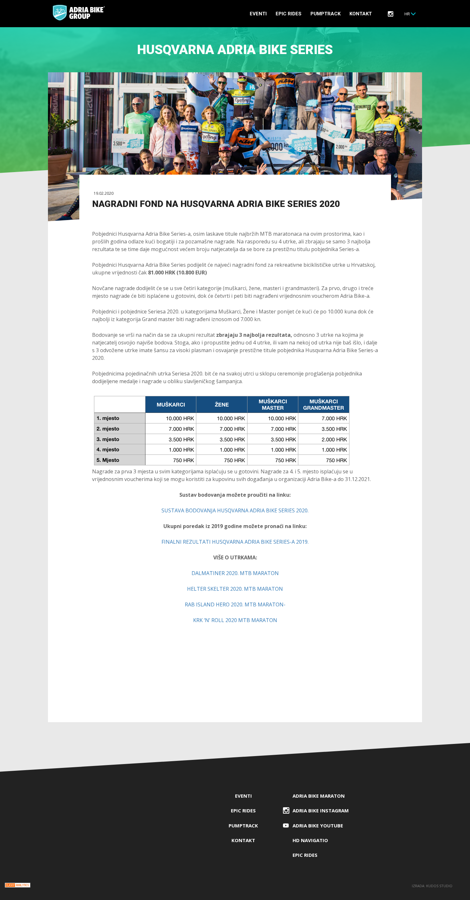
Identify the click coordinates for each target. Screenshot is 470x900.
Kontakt (360, 14)
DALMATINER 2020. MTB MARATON (235, 573)
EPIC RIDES (289, 14)
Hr (407, 14)
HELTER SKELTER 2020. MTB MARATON (235, 588)
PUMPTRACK (325, 14)
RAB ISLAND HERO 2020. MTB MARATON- (235, 604)
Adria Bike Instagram (321, 810)
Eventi (258, 14)
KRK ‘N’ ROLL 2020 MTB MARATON (235, 620)
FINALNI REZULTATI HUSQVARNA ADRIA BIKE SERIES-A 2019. (235, 541)
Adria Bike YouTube (318, 825)
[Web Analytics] (17, 886)
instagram (390, 14)
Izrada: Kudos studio (432, 885)
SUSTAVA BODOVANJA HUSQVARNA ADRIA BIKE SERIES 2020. (235, 510)
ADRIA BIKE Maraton (319, 796)
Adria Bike (79, 12)
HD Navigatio (310, 840)
